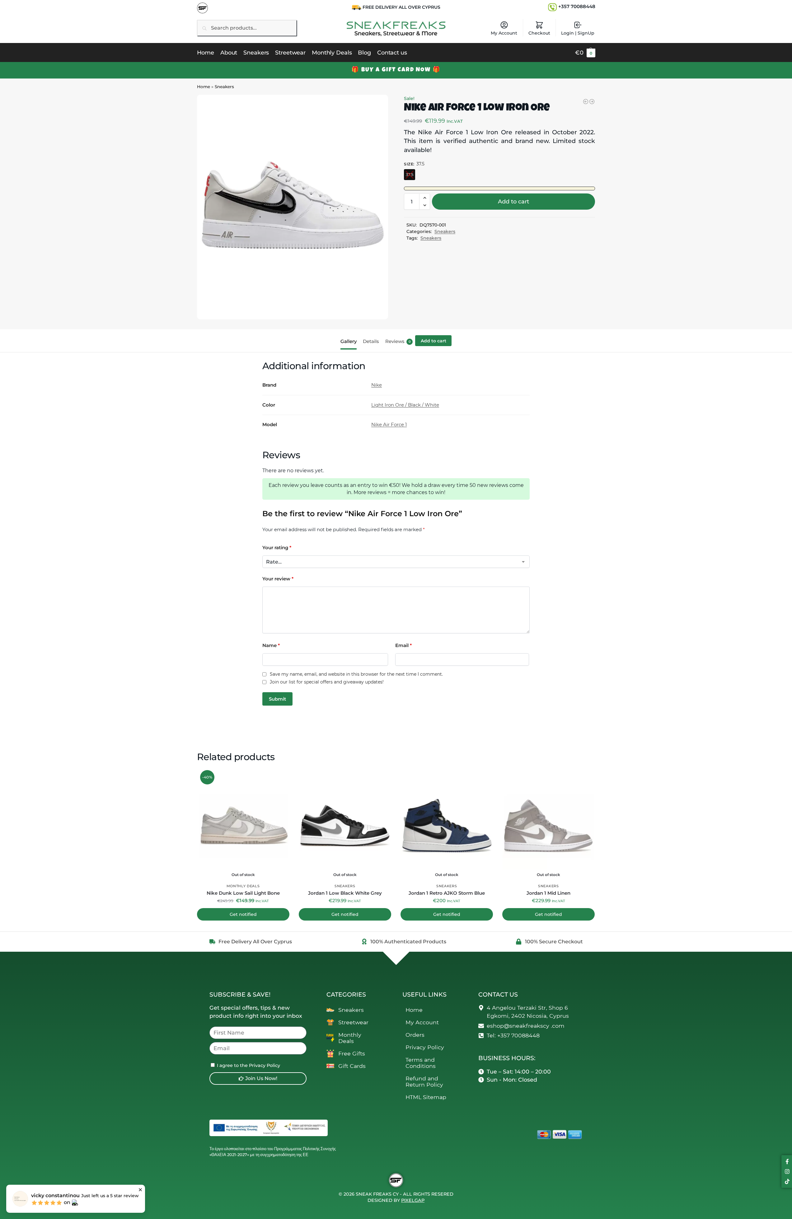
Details (371, 341)
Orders (414, 1034)
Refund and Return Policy (424, 1081)
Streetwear (353, 1022)
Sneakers (224, 86)
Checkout (539, 33)
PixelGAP (412, 1200)
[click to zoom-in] (292, 207)
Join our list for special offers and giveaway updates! (327, 682)
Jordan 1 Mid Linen (548, 893)
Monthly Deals (243, 886)
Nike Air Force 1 (389, 424)
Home (203, 86)
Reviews (398, 341)
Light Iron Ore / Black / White (405, 405)
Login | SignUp (577, 33)
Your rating (276, 547)
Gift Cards (352, 1066)
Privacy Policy (424, 1047)
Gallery (348, 341)
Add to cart (513, 201)
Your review (277, 579)
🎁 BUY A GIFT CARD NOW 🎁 (396, 70)
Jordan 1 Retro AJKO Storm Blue (447, 893)
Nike (376, 385)
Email (403, 645)
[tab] (350, 340)
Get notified (243, 914)
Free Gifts (351, 1053)
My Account (504, 33)
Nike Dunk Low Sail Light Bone (243, 893)
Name (271, 645)
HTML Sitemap (425, 1097)
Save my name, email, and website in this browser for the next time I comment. (356, 674)
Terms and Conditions (420, 1062)
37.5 (409, 174)
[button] (585, 52)
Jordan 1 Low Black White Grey (345, 893)
